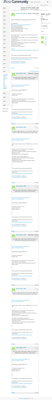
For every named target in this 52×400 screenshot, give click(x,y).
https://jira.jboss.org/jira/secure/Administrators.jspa (21, 59)
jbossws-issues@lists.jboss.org (44, 19)
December (5, 74)
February (5, 87)
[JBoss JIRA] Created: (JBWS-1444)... (41, 10)
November (5, 75)
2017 (4, 43)
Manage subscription (46, 22)
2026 (4, 8)
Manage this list (44, 5)
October (4, 76)
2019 (4, 36)
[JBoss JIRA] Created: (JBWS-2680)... (18, 10)
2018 (4, 39)
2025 (4, 12)
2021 (4, 28)
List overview (6, 108)
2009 (4, 93)
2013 (4, 59)
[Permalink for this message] (38, 15)
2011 (4, 67)
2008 (4, 97)
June (4, 82)
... (12, 105)
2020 (4, 32)
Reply (13, 68)
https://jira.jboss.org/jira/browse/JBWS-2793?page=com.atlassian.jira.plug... (21, 85)
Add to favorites (45, 28)
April (4, 84)
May (4, 83)
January (5, 88)
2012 (4, 63)
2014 (4, 55)
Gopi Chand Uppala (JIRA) (21, 13)
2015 (4, 51)
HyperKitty (26, 398)
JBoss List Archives (35, 2)
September (5, 78)
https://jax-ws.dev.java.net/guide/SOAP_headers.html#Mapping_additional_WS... (25, 50)
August (4, 79)
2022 (4, 24)
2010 (4, 71)
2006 (4, 105)
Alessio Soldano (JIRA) (21, 73)
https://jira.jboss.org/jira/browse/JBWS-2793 (22, 24)
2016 (4, 47)
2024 (4, 16)
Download (5, 111)
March (4, 85)
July (4, 80)
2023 (4, 20)
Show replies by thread (34, 71)
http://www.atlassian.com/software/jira (18, 63)
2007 (4, 101)
